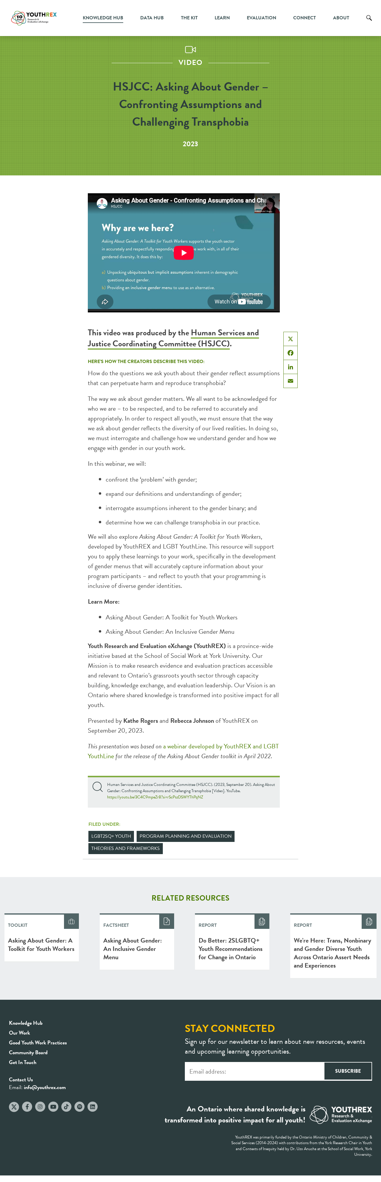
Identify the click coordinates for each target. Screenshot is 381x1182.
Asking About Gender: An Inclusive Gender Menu (170, 631)
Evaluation (261, 17)
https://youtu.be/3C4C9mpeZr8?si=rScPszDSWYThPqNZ (155, 797)
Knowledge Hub (103, 17)
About (341, 17)
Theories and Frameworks (125, 848)
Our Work (19, 1033)
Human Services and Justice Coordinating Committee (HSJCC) (173, 338)
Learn (222, 17)
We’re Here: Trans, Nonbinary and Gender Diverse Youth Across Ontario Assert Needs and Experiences (332, 952)
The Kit (189, 17)
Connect (304, 17)
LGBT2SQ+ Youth (111, 836)
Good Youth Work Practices (38, 1042)
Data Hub (152, 17)
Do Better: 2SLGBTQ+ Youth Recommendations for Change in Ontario (231, 948)
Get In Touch (22, 1062)
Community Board (28, 1052)
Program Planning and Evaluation (186, 836)
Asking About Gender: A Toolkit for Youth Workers (172, 617)
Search (369, 22)
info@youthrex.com (45, 1087)
